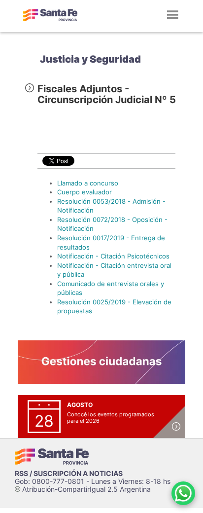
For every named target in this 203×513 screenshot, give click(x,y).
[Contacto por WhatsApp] (183, 493)
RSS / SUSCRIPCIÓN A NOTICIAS (69, 473)
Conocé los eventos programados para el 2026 (110, 417)
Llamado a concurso (87, 183)
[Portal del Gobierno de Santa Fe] (50, 14)
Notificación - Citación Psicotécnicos (113, 256)
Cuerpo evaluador (84, 192)
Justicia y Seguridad (90, 59)
